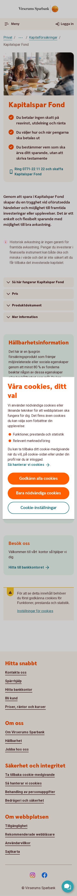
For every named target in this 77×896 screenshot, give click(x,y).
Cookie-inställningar (39, 507)
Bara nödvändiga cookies (38, 493)
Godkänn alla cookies (38, 478)
